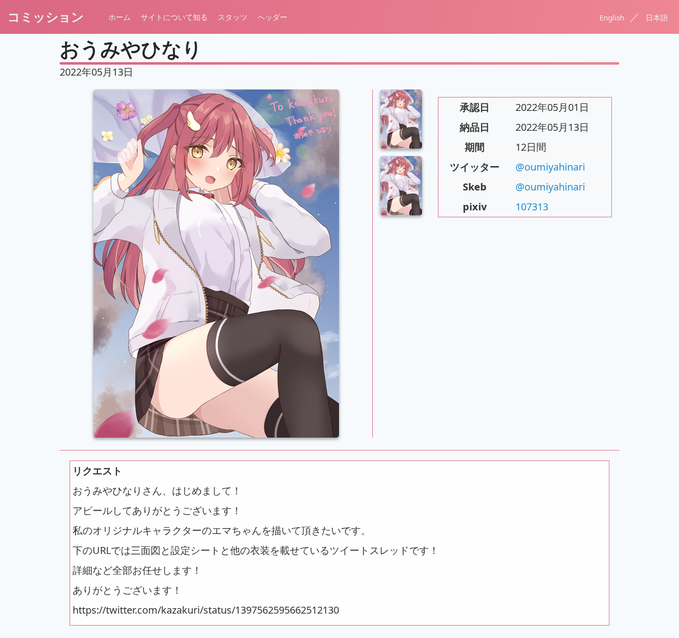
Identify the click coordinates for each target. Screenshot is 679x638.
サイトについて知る (174, 17)
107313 (531, 206)
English (612, 17)
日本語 (657, 17)
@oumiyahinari (550, 167)
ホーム (119, 17)
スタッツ (233, 17)
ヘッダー (272, 17)
